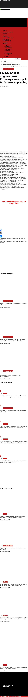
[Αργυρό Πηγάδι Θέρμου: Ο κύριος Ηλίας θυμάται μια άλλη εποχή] (14, 298)
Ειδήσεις (5, 43)
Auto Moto (8, 55)
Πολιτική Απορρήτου (8, 685)
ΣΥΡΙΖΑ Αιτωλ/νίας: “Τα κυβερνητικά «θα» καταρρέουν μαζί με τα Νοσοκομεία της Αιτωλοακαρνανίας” (13, 427)
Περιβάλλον (8, 49)
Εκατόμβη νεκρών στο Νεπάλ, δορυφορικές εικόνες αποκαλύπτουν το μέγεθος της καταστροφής (12, 396)
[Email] (14, 234)
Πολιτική (5, 36)
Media (7, 52)
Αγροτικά (8, 45)
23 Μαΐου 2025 (4, 86)
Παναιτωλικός (7, 40)
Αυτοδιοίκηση (9, 37)
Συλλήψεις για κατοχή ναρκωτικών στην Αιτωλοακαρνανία (10, 375)
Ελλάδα (5, 33)
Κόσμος (5, 35)
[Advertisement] (14, 257)
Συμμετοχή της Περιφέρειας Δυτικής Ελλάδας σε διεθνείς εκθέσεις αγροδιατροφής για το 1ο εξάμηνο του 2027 (14, 442)
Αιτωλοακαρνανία (8, 32)
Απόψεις (7, 46)
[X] (14, 232)
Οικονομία (6, 39)
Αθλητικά (8, 42)
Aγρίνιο (5, 458)
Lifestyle (7, 50)
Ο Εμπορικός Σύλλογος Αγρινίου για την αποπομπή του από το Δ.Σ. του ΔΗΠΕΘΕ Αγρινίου (13, 461)
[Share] (14, 236)
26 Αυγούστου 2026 (5, 307)
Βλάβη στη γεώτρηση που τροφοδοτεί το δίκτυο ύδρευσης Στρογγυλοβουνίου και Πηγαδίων (12, 340)
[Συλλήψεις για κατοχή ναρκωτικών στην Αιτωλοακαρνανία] (14, 368)
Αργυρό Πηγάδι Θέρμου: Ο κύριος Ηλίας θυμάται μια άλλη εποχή (13, 304)
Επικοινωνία (6, 686)
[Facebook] (14, 230)
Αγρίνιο (5, 30)
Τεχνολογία (8, 53)
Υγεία (6, 56)
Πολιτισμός (8, 47)
